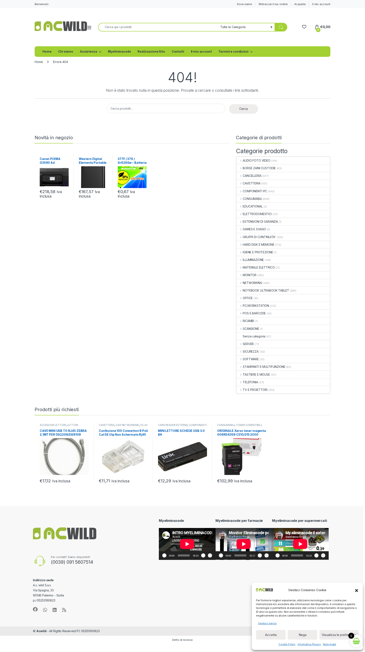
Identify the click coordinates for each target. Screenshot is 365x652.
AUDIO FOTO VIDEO (256, 160)
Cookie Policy (287, 644)
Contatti (178, 51)
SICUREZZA (251, 351)
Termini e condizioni (233, 51)
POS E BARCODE (254, 313)
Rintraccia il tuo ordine (273, 4)
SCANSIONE (251, 328)
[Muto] (203, 555)
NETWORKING (252, 283)
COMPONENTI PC (255, 191)
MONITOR (249, 275)
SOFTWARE (251, 359)
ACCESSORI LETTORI (53, 425)
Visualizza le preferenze (339, 635)
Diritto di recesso (182, 639)
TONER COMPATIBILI (248, 425)
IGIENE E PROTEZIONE (258, 252)
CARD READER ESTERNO (173, 425)
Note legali (329, 644)
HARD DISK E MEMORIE (258, 244)
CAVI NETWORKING (127, 425)
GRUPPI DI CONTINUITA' (259, 237)
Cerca (243, 108)
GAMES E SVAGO (254, 229)
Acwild (41, 631)
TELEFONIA (250, 382)
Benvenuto (42, 4)
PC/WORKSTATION (256, 305)
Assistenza (88, 51)
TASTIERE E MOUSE (256, 374)
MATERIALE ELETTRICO (259, 267)
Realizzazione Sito (151, 51)
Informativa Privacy (309, 644)
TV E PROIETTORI (255, 389)
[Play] (164, 555)
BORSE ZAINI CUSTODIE (259, 168)
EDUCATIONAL (253, 206)
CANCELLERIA (252, 175)
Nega (302, 635)
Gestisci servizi (267, 623)
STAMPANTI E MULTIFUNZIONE (264, 366)
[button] (356, 590)
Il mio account (321, 4)
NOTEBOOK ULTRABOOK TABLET (266, 290)
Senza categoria (254, 336)
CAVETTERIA (251, 183)
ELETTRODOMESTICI (257, 214)
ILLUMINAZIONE (253, 260)
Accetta (271, 635)
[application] (187, 544)
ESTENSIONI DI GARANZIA (260, 221)
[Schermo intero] (210, 555)
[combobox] (158, 27)
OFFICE (248, 298)
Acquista (300, 4)
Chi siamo (65, 51)
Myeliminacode (119, 51)
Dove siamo (244, 4)
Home (46, 51)
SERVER (248, 344)
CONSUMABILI (252, 199)
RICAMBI (248, 321)
